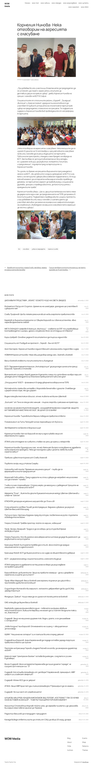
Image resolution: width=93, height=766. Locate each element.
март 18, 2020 (85, 434)
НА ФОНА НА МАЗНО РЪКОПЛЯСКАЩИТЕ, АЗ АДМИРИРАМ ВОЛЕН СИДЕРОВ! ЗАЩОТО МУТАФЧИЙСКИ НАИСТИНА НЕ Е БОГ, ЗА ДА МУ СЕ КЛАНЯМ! (42, 409)
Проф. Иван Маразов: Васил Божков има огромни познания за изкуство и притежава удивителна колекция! (37, 582)
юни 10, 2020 (86, 367)
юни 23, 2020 (87, 329)
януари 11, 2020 (85, 649)
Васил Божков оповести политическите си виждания (29, 361)
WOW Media (7, 4)
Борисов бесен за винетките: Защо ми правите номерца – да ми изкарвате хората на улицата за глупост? (39, 574)
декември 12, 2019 (83, 692)
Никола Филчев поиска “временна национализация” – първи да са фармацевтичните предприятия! (34, 470)
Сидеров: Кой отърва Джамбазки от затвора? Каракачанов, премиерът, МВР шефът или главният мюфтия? (40, 673)
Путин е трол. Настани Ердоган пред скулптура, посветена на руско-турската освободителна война (41, 516)
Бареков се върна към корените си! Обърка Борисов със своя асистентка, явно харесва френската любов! (40, 321)
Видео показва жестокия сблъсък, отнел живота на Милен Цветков (35, 396)
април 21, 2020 (84, 396)
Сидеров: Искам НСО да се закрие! (20, 680)
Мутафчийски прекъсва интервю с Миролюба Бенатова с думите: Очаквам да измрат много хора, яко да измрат (40, 389)
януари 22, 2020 (83, 634)
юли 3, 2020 (86, 321)
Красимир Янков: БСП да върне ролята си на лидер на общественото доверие (40, 553)
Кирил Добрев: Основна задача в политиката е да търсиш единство (36, 337)
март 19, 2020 (84, 422)
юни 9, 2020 (86, 375)
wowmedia (26, 79)
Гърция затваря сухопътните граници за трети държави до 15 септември (67, 268)
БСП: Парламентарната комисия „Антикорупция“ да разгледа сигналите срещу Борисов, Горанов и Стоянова (41, 367)
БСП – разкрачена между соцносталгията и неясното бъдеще (33, 559)
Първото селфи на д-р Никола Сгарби (21, 463)
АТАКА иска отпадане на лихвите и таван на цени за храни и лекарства (37, 442)
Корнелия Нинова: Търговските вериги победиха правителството (35, 416)
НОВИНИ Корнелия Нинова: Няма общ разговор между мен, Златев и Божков (39, 355)
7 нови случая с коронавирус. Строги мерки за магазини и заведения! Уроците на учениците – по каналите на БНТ (41, 486)
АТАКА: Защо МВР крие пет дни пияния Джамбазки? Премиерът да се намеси (39, 686)
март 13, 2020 (85, 486)
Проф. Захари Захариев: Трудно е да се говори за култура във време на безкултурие (35, 530)
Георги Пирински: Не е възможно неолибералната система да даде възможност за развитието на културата (42, 538)
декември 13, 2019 (83, 686)
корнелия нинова (53, 249)
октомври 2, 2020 (83, 300)
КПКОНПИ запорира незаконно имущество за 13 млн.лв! (30, 501)
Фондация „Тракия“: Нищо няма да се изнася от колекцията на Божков (36, 597)
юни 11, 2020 (84, 349)
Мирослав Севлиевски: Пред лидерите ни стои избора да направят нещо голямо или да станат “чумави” (41, 478)
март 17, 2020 (84, 457)
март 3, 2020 (86, 566)
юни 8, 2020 (85, 382)
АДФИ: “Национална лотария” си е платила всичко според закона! (34, 634)
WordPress (85, 762)
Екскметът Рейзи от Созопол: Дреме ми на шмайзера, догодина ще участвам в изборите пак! (41, 307)
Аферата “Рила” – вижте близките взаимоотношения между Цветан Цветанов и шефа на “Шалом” (42, 494)
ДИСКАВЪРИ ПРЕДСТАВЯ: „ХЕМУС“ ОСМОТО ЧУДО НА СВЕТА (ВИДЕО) (35, 300)
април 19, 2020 (84, 402)
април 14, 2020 (86, 409)
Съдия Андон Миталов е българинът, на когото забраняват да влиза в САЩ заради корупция (39, 590)
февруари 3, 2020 (83, 596)
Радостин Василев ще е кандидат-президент (26, 714)
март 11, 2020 (86, 494)
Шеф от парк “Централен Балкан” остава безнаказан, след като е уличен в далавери (38, 657)
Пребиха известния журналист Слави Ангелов (26, 458)
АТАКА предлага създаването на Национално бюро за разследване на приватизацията (35, 566)
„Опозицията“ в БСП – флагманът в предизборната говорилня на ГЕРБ (37, 382)
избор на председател (38, 249)
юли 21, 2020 (86, 307)
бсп (19, 249)
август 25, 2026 (83, 714)
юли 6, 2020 (85, 314)
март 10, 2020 (85, 508)
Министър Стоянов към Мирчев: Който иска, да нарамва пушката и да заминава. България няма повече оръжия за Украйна (41, 707)
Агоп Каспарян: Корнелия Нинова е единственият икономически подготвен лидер (42, 349)
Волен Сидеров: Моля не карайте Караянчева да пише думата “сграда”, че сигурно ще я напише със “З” (38, 665)
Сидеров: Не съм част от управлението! (23, 692)
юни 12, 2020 (84, 343)
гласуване (26, 249)
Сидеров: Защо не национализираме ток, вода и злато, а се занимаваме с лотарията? (37, 619)
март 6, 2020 (86, 516)
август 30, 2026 (85, 699)
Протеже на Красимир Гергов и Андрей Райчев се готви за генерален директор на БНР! (41, 649)
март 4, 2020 (84, 559)
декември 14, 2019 (83, 680)
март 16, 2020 (84, 463)
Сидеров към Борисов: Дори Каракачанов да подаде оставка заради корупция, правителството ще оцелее (40, 641)
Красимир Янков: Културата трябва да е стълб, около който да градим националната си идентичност (37, 546)
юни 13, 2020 (84, 337)
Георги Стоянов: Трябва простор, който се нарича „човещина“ (33, 523)
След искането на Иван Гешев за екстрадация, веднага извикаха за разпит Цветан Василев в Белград (39, 508)
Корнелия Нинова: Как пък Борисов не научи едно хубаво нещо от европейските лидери (34, 435)
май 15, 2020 (86, 389)
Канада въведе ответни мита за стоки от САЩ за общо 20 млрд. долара (38, 720)
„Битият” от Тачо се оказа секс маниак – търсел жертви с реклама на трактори (41, 402)
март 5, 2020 (86, 538)
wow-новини (35, 79)
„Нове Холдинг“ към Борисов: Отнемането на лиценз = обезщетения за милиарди (36, 627)
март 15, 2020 (85, 478)
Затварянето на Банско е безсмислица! (23, 428)
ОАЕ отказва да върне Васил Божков (21, 602)
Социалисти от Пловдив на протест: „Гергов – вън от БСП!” (32, 343)
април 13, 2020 (84, 416)
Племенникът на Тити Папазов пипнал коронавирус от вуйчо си (34, 422)
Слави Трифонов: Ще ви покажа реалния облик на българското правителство (40, 314)
